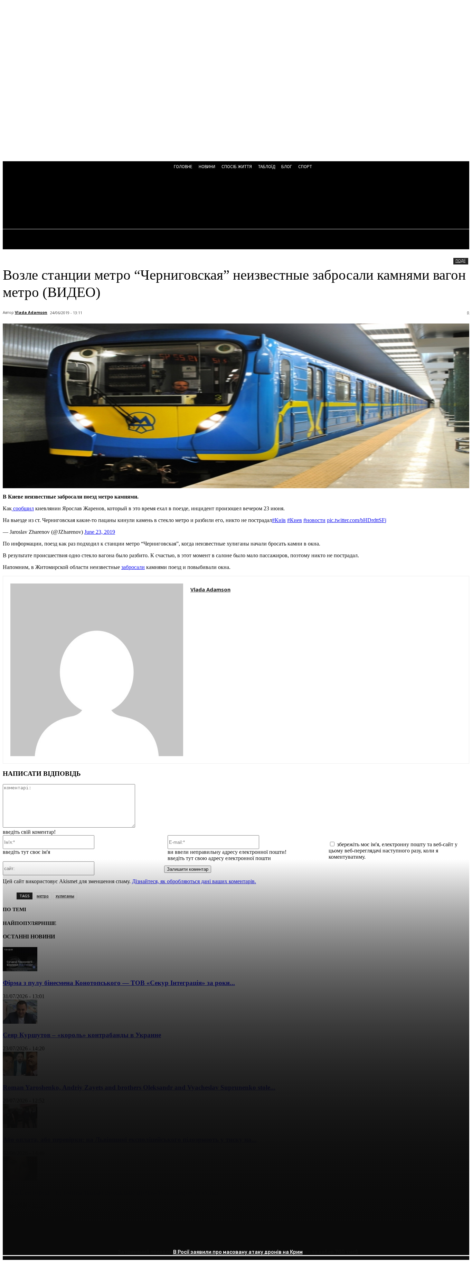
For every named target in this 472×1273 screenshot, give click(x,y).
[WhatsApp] (88, 1237)
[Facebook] (14, 1237)
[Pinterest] (64, 1237)
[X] (39, 1237)
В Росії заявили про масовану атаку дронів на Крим (238, 1252)
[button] (186, 201)
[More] (114, 1236)
